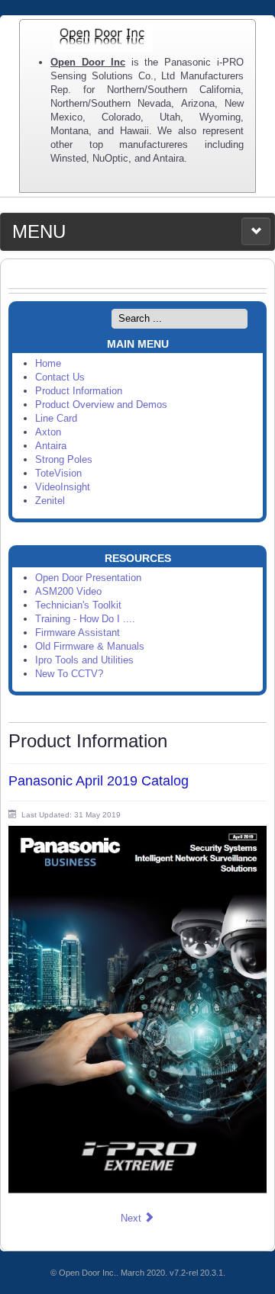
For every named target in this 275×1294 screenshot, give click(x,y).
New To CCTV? (69, 673)
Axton (48, 432)
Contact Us (60, 377)
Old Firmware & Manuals (89, 646)
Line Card (56, 418)
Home (48, 363)
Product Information (78, 391)
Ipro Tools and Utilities (84, 660)
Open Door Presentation (88, 577)
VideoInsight (62, 487)
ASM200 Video (68, 591)
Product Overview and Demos (101, 404)
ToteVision (58, 473)
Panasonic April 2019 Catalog (98, 780)
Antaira (50, 445)
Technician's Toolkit (78, 605)
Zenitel (50, 500)
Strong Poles (63, 459)
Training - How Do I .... (85, 619)
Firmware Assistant (77, 632)
